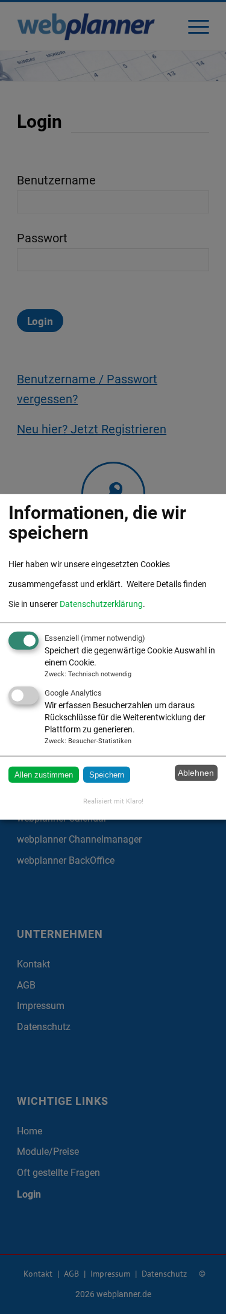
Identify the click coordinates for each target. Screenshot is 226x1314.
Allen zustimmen (43, 774)
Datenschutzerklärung (101, 604)
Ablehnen (196, 773)
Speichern (106, 774)
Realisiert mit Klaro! (113, 801)
